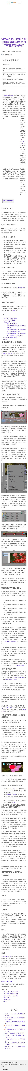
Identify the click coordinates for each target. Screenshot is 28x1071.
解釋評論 (6, 997)
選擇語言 (4, 1069)
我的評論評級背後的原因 (10, 337)
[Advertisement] (14, 19)
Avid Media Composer (18, 665)
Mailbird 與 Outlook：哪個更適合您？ (14, 1033)
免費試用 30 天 (21, 287)
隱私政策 (14, 1062)
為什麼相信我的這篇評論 (10, 318)
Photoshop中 (15, 677)
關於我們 (3, 1062)
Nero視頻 (9, 353)
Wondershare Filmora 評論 (11, 995)
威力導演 (3, 353)
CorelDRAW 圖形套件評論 (11, 993)
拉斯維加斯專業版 (8, 95)
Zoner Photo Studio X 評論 (11, 991)
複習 (5, 1001)
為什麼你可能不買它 (12, 324)
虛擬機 (14, 310)
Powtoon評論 (7, 999)
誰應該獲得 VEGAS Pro (10, 322)
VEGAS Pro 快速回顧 (9, 320)
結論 (5, 339)
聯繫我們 (9, 1062)
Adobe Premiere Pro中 (22, 141)
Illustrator (22, 677)
